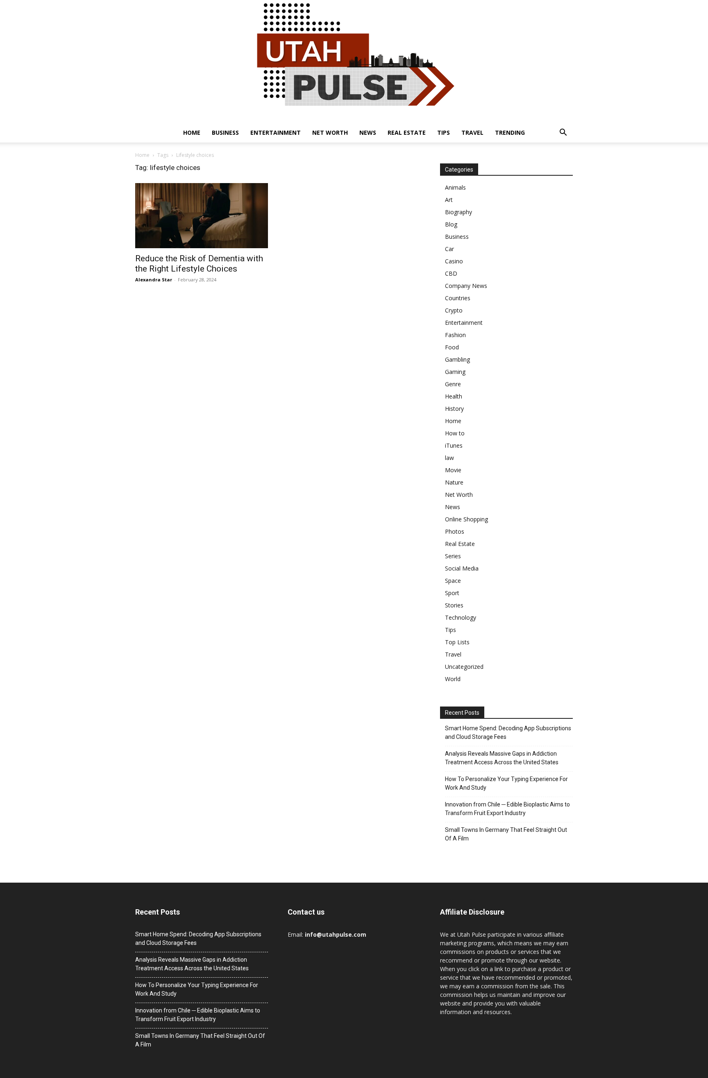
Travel (472, 132)
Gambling (457, 359)
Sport (452, 593)
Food (452, 347)
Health (453, 396)
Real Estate (407, 132)
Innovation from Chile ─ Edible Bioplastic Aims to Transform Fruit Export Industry (507, 808)
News (367, 132)
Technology (460, 617)
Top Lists (457, 642)
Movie (453, 470)
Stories (454, 605)
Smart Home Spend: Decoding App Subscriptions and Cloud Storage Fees (508, 732)
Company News (466, 286)
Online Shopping (466, 519)
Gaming (455, 372)
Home (191, 132)
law (449, 458)
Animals (455, 187)
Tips (443, 132)
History (454, 408)
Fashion (455, 335)
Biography (458, 212)
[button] (563, 133)
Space (453, 580)
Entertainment (275, 132)
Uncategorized (464, 666)
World (453, 679)
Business (225, 132)
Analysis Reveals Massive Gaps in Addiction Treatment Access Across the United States (501, 757)
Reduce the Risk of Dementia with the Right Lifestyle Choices (199, 264)
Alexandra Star (153, 279)
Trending (510, 132)
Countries (457, 298)
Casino (454, 261)
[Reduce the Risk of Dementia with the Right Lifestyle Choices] (201, 215)
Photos (454, 531)
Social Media (462, 568)
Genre (453, 384)
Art (449, 200)
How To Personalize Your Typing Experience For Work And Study (506, 783)
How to (455, 433)
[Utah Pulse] (354, 61)
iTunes (454, 445)
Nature (454, 482)
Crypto (454, 310)
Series (453, 556)
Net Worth (330, 132)
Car (449, 249)
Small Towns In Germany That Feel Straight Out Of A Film (506, 834)
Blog (451, 224)
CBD (451, 273)
